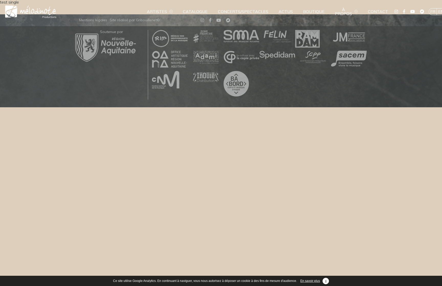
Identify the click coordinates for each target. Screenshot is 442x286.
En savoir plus (310, 281)
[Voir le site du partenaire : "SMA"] (241, 36)
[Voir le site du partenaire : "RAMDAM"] (313, 39)
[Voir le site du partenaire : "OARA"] (170, 59)
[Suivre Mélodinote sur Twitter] (396, 11)
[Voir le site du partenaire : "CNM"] (170, 80)
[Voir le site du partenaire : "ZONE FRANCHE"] (206, 37)
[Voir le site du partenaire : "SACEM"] (349, 59)
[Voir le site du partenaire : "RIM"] (170, 39)
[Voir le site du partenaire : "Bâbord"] (241, 84)
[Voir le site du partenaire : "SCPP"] (313, 57)
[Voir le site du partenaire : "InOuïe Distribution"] (206, 77)
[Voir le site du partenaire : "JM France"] (349, 37)
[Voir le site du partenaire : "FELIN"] (277, 37)
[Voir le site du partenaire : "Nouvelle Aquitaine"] (105, 60)
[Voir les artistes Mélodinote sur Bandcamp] (422, 11)
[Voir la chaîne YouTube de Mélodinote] (412, 11)
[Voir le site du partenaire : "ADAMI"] (206, 57)
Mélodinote (30, 11)
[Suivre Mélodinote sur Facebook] (404, 11)
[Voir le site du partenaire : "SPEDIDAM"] (277, 55)
